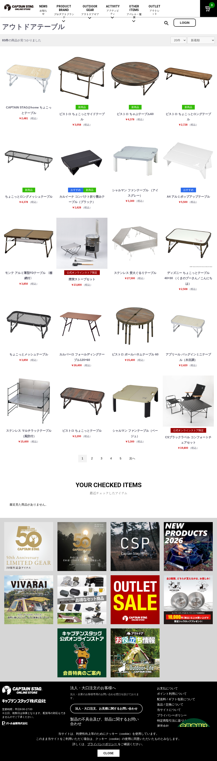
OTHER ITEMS (134, 12)
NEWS (43, 10)
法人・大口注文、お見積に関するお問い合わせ (106, 708)
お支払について (167, 688)
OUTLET (154, 10)
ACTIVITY (113, 10)
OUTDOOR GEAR (90, 10)
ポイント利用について (172, 693)
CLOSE (108, 753)
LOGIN (184, 22)
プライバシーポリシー (172, 715)
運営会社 (163, 726)
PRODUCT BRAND (64, 12)
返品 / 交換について (170, 704)
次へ (132, 458)
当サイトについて (169, 709)
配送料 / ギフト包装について (176, 699)
